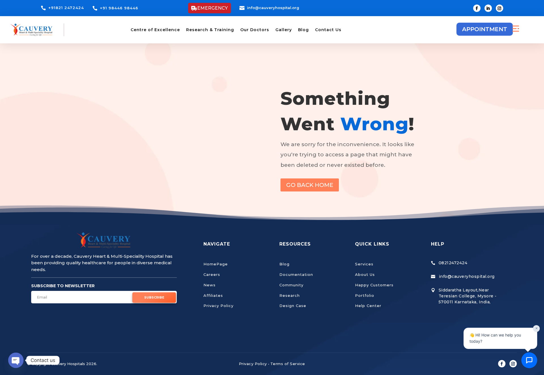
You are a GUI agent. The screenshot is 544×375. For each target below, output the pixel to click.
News (209, 285)
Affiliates (213, 295)
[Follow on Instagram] (499, 8)
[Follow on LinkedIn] (488, 8)
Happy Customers (374, 285)
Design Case (292, 305)
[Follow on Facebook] (477, 8)
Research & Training (210, 29)
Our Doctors (254, 29)
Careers (211, 274)
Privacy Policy (218, 305)
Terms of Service (287, 363)
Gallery (283, 29)
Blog (303, 29)
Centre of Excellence (155, 29)
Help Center (368, 305)
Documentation (296, 274)
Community (291, 285)
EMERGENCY (212, 8)
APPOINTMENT (484, 29)
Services (364, 264)
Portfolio (364, 295)
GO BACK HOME (309, 185)
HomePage (215, 264)
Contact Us (328, 29)
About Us (365, 274)
